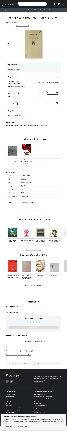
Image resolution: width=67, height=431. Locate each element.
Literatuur (24, 202)
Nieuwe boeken (44, 10)
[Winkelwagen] (59, 4)
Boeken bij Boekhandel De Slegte (43, 398)
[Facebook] (7, 381)
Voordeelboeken (53, 10)
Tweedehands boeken (33, 10)
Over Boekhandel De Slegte (43, 391)
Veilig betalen (37, 401)
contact (38, 376)
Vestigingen (37, 408)
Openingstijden (10, 401)
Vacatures (36, 410)
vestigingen (44, 378)
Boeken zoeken (10, 396)
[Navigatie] (63, 4)
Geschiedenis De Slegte (40, 394)
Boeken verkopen (10, 398)
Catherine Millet (11, 22)
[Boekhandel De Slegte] (7, 4)
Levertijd (8, 403)
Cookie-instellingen (21, 426)
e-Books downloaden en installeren (15, 408)
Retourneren (9, 405)
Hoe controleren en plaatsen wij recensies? (18, 355)
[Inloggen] (54, 4)
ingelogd (30, 351)
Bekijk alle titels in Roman (33, 250)
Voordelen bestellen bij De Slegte (43, 396)
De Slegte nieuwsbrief (40, 412)
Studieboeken (62, 10)
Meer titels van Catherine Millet (33, 285)
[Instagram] (11, 381)
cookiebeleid (6, 423)
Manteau (23, 179)
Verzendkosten (38, 403)
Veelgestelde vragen (38, 381)
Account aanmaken (11, 412)
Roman (31, 202)
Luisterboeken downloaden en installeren (17, 410)
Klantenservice (11, 391)
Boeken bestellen (10, 394)
